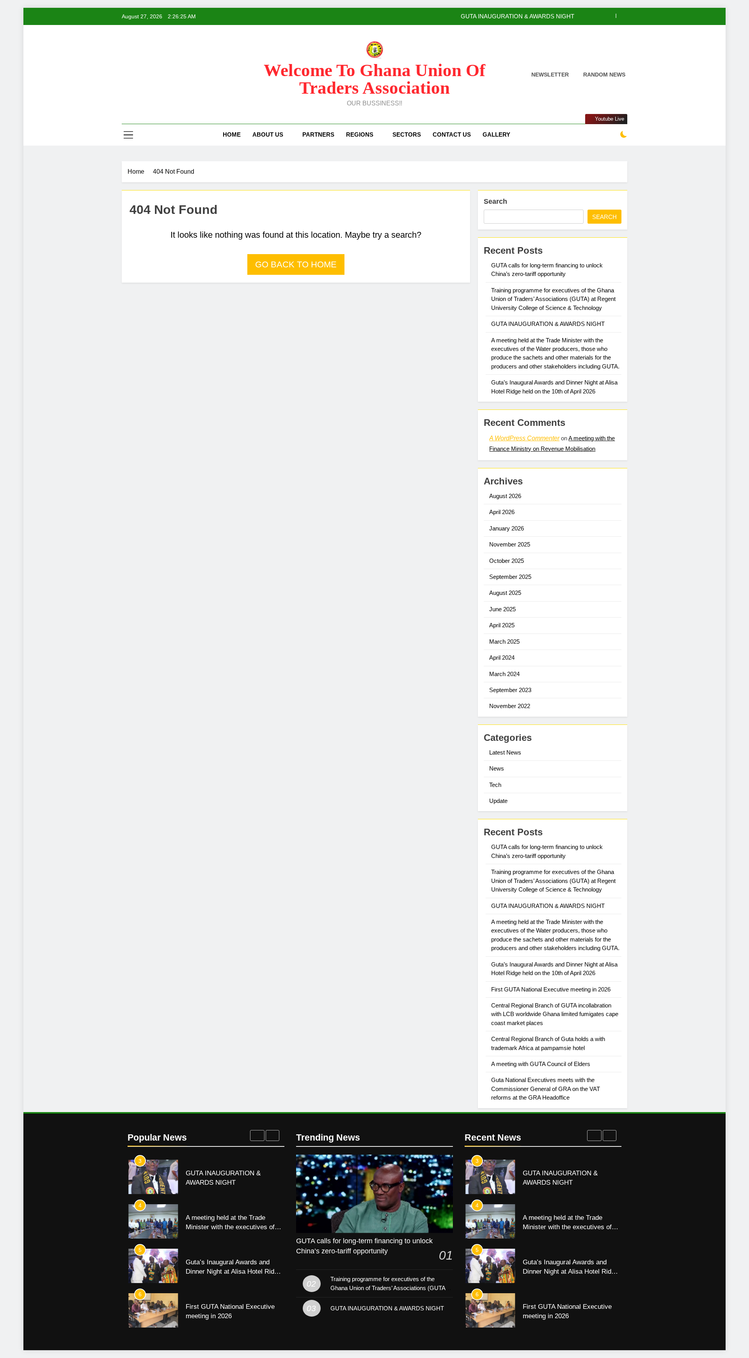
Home (232, 134)
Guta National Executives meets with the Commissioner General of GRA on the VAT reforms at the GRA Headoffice (545, 1089)
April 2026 (502, 512)
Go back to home (296, 264)
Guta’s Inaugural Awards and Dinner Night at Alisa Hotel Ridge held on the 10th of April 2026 (233, 1271)
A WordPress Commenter (524, 438)
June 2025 (502, 609)
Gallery (496, 134)
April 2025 (502, 625)
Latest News (505, 752)
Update (498, 800)
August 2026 (505, 496)
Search (495, 201)
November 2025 (509, 544)
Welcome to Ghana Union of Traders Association (374, 79)
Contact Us (452, 134)
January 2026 (506, 528)
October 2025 (506, 560)
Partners (318, 134)
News (496, 768)
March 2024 (504, 674)
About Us (267, 134)
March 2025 (504, 641)
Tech (495, 784)
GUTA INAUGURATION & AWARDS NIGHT (517, 16)
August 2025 (505, 592)
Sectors (406, 134)
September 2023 (510, 690)
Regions (359, 134)
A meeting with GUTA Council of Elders (540, 1064)
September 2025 (510, 576)
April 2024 (502, 657)
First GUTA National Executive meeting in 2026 (551, 989)
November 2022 (509, 706)
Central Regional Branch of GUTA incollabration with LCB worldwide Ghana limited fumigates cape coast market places (554, 1014)
